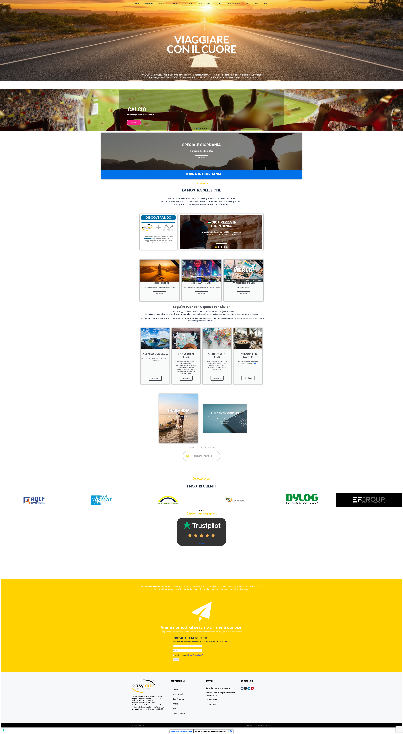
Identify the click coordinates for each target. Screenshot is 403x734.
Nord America (179, 694)
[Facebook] (242, 688)
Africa (175, 704)
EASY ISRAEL (188, 4)
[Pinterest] (252, 688)
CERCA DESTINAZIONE (234, 4)
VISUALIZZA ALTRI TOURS (201, 447)
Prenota (224, 424)
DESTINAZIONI (148, 4)
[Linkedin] (248, 688)
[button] (201, 110)
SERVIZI (161, 4)
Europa (176, 689)
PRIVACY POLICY (253, 725)
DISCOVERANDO (158, 217)
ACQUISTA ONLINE (204, 4)
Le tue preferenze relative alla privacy (210, 731)
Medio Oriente (179, 713)
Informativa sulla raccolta (181, 731)
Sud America (178, 699)
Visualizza (159, 294)
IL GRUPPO (174, 4)
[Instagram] (245, 688)
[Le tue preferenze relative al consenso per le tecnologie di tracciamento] (4, 730)
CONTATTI (256, 4)
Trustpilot (201, 544)
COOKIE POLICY (265, 725)
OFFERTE (219, 4)
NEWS (266, 4)
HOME (137, 4)
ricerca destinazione (203, 456)
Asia (175, 708)
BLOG (247, 4)
